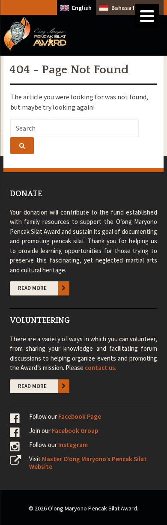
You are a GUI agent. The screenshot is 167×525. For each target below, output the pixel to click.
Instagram (73, 445)
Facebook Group (75, 431)
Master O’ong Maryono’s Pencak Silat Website (88, 463)
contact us (100, 368)
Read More (32, 288)
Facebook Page (79, 416)
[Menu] (147, 16)
